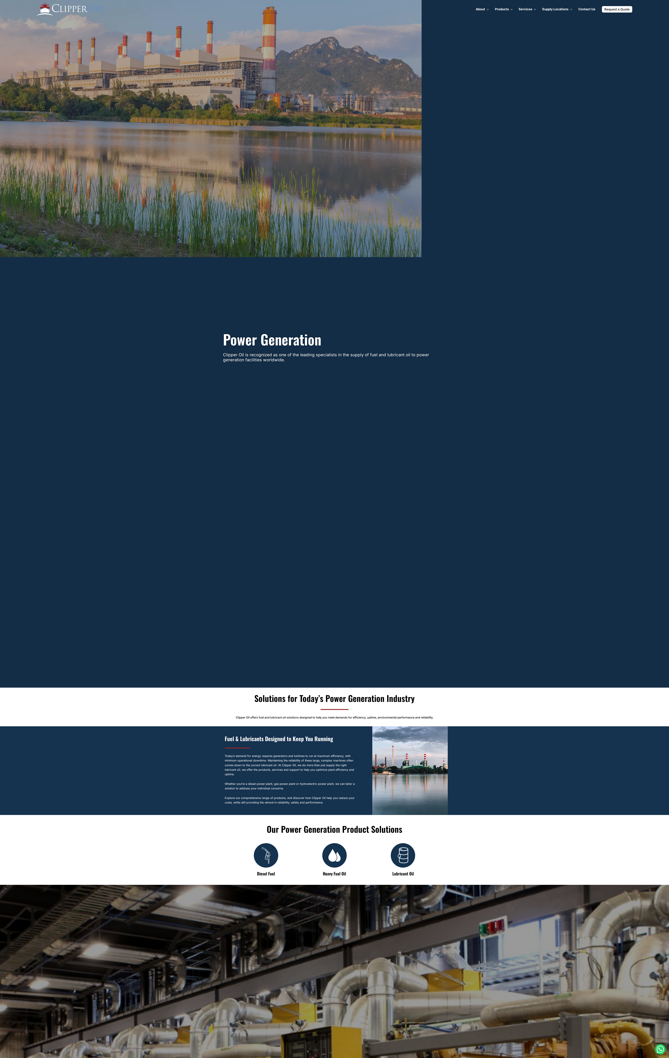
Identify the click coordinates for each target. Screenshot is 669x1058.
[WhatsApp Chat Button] (660, 1049)
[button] (487, 9)
